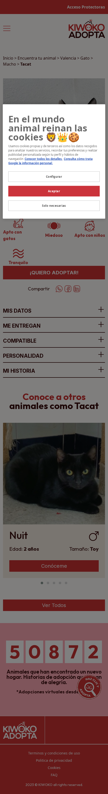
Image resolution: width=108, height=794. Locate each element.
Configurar (54, 176)
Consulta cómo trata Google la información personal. (50, 161)
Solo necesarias (54, 206)
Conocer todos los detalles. (44, 159)
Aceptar (54, 191)
